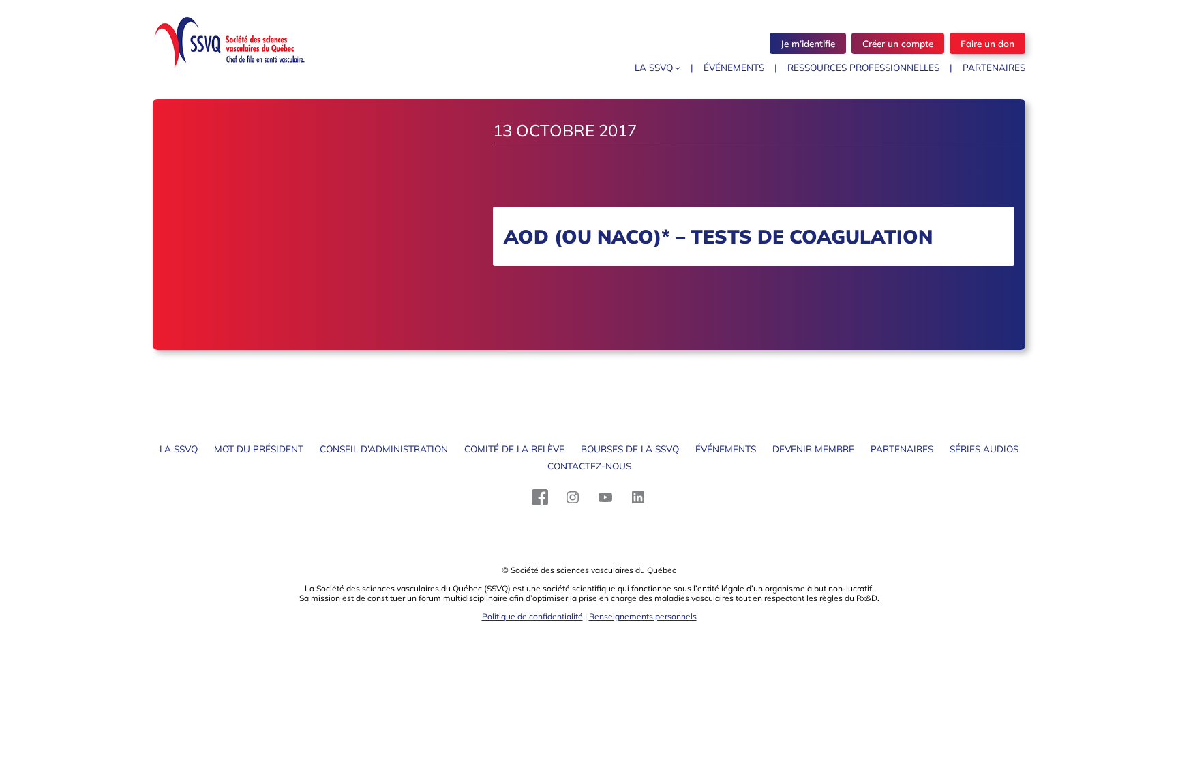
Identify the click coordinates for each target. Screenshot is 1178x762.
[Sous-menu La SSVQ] (677, 67)
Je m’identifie (808, 43)
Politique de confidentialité (532, 616)
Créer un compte (897, 43)
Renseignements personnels (643, 616)
